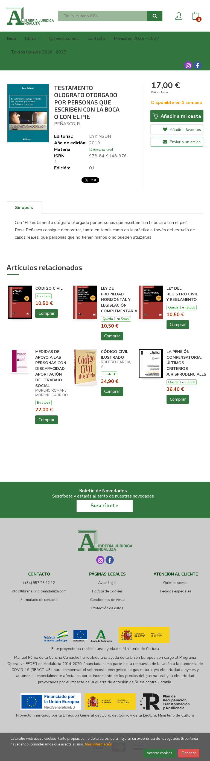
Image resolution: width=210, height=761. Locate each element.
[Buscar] (154, 16)
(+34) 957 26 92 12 (39, 582)
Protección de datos (107, 608)
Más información (98, 744)
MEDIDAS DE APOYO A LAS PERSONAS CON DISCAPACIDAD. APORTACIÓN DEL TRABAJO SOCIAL (50, 368)
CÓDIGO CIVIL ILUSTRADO (114, 354)
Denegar (189, 753)
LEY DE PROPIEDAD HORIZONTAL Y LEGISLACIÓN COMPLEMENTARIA (119, 300)
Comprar (46, 313)
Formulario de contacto (39, 599)
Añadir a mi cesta (180, 116)
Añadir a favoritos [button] (185, 129)
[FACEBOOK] (197, 65)
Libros (31, 38)
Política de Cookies (107, 591)
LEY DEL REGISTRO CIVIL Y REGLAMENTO (182, 294)
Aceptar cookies (159, 753)
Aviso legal (107, 582)
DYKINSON (100, 136)
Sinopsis (24, 208)
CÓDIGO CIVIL (49, 288)
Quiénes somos (175, 582)
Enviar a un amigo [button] (185, 142)
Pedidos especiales (175, 591)
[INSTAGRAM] (188, 65)
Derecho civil (101, 149)
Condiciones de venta (107, 599)
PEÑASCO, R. (67, 124)
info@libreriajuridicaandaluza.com (38, 591)
